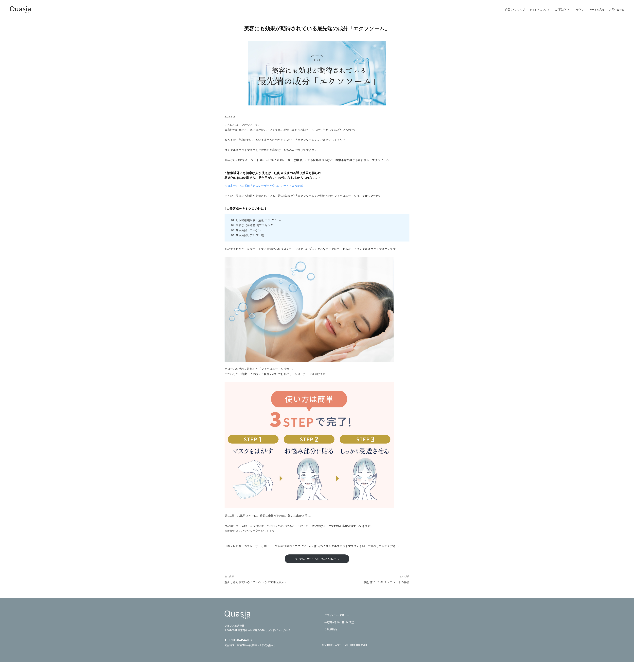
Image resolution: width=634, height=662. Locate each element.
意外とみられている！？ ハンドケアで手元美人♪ (255, 582)
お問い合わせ (616, 9)
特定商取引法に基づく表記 (339, 622)
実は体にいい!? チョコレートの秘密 (386, 582)
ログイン (579, 9)
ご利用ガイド (562, 9)
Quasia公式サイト (334, 644)
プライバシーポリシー (336, 615)
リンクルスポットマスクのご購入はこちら (317, 558)
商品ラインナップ (515, 9)
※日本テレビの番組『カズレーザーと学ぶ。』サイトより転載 (264, 185)
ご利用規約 (330, 629)
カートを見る (596, 9)
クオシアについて (540, 9)
